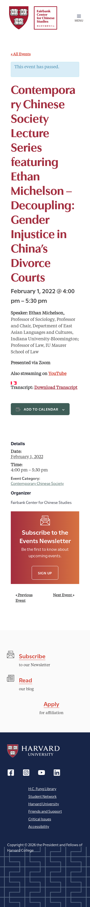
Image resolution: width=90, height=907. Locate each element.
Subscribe (32, 655)
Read (25, 679)
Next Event (63, 595)
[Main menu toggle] (77, 18)
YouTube (57, 374)
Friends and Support (45, 810)
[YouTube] (41, 772)
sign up (45, 572)
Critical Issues (39, 818)
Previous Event (24, 598)
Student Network (42, 796)
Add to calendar (41, 409)
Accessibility (38, 826)
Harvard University (33, 750)
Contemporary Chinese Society (37, 483)
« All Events (21, 54)
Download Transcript (56, 388)
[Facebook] (10, 772)
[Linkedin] (56, 772)
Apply (51, 703)
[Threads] (26, 772)
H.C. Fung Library (42, 788)
